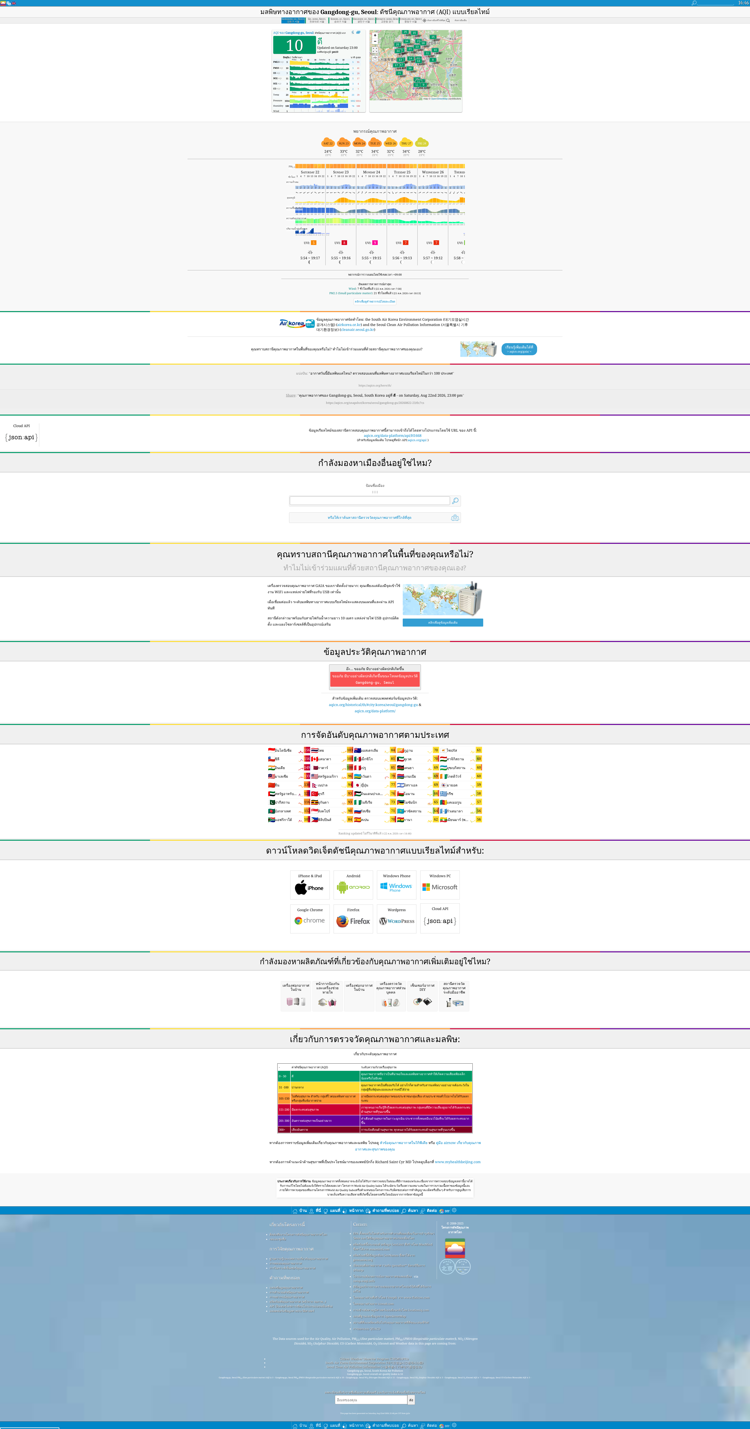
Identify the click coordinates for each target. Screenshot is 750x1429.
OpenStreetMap (439, 98)
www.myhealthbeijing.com (458, 1161)
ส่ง (411, 1399)
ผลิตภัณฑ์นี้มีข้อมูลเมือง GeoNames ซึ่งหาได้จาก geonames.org (384, 1257)
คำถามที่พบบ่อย (285, 1278)
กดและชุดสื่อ (278, 1239)
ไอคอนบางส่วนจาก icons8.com (373, 1304)
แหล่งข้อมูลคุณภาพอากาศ (286, 1287)
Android (353, 875)
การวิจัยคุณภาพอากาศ (291, 1249)
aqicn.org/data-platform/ (375, 711)
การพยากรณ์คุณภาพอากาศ (287, 1297)
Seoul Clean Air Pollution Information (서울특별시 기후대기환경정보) (374, 1367)
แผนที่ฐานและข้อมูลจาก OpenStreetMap (379, 1316)
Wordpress (397, 909)
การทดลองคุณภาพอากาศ (286, 1263)
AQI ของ (293, 33)
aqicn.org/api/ (417, 440)
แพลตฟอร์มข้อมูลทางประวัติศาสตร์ (292, 1311)
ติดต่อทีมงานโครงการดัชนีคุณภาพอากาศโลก (298, 1234)
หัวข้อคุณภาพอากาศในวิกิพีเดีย (404, 1142)
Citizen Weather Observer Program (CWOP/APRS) (374, 1359)
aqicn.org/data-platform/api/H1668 (392, 435)
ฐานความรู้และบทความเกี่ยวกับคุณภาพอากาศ (299, 1259)
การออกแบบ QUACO (366, 1329)
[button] (410, 71)
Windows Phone (397, 875)
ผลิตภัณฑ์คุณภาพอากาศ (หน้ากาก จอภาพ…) (298, 1301)
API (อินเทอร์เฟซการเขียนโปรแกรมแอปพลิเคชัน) (301, 1306)
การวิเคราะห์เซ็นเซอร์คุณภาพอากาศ (292, 1268)
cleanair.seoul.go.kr (357, 329)
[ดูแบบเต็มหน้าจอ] (358, 32)
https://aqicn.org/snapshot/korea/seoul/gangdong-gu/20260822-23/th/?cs (375, 403)
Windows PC (440, 875)
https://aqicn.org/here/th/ (375, 385)
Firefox (353, 909)
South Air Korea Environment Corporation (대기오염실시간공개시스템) (374, 1363)
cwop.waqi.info (364, 1281)
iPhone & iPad (310, 875)
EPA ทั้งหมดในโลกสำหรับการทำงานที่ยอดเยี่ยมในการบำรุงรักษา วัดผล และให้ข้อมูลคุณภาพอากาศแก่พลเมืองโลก (393, 1235)
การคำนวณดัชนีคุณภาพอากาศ (289, 1292)
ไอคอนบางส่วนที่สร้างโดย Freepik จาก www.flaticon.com (391, 1297)
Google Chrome (310, 909)
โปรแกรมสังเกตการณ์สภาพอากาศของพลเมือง (382, 1276)
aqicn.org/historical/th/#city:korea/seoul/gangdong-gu (373, 704)
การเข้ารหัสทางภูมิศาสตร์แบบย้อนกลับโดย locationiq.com (391, 1310)
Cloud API (440, 908)
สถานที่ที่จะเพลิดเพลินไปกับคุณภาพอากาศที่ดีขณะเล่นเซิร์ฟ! (391, 1322)
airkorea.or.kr (349, 324)
